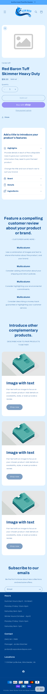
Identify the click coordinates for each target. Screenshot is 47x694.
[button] (4, 12)
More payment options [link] (23, 110)
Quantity (5, 84)
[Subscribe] (39, 589)
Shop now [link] (14, 407)
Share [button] (7, 117)
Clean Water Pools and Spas (19, 690)
